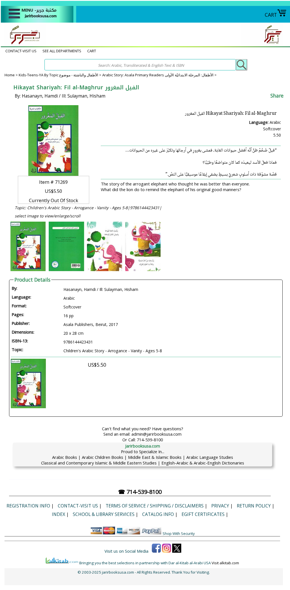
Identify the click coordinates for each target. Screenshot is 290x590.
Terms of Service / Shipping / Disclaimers (155, 506)
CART (271, 14)
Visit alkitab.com (225, 562)
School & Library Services (104, 514)
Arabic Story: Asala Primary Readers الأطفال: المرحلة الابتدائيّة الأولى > (159, 74)
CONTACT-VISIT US (21, 50)
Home (10, 74)
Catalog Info (158, 514)
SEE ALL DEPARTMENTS (61, 50)
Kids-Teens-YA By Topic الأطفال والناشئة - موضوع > (60, 74)
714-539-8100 (150, 439)
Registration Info (28, 506)
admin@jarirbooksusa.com (156, 434)
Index (58, 514)
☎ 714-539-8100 (140, 492)
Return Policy (254, 506)
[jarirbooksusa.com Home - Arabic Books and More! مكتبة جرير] (23, 43)
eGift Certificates (203, 514)
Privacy (220, 506)
